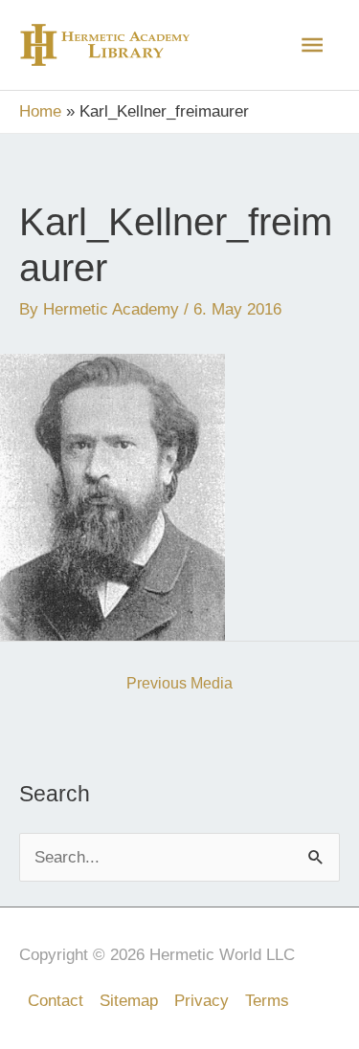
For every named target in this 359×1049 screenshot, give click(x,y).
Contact (55, 1001)
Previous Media (179, 683)
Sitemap (129, 1001)
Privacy (201, 1001)
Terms (267, 1001)
